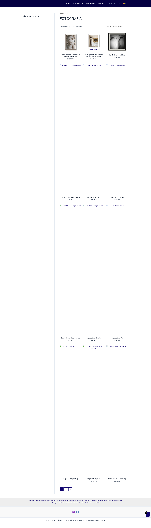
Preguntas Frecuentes (115, 500)
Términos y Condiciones (99, 500)
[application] (114, 3)
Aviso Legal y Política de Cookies (78, 500)
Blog (48, 500)
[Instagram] (73, 511)
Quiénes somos (41, 500)
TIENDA (110, 3)
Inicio (61, 14)
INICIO (67, 3)
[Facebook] (77, 511)
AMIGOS (101, 3)
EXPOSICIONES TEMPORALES (84, 3)
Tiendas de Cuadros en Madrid (89, 503)
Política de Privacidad (58, 500)
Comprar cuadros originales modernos (65, 503)
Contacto (31, 500)
